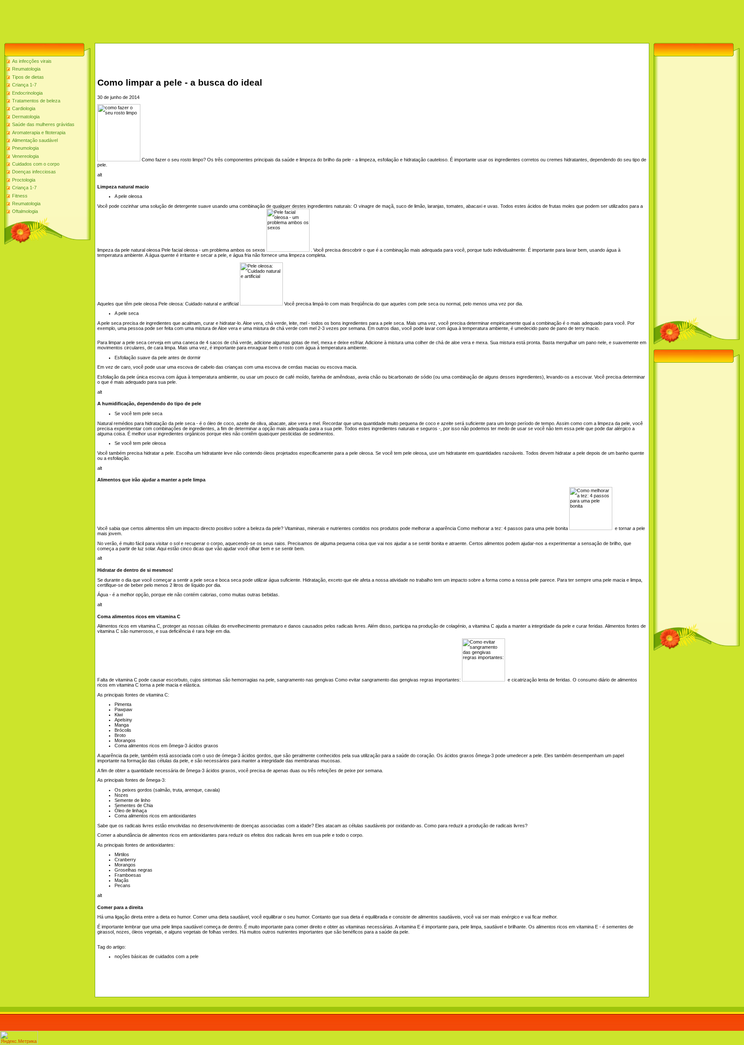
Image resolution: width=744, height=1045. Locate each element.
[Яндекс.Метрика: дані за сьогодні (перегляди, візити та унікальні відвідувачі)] (19, 1037)
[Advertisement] (156, 19)
